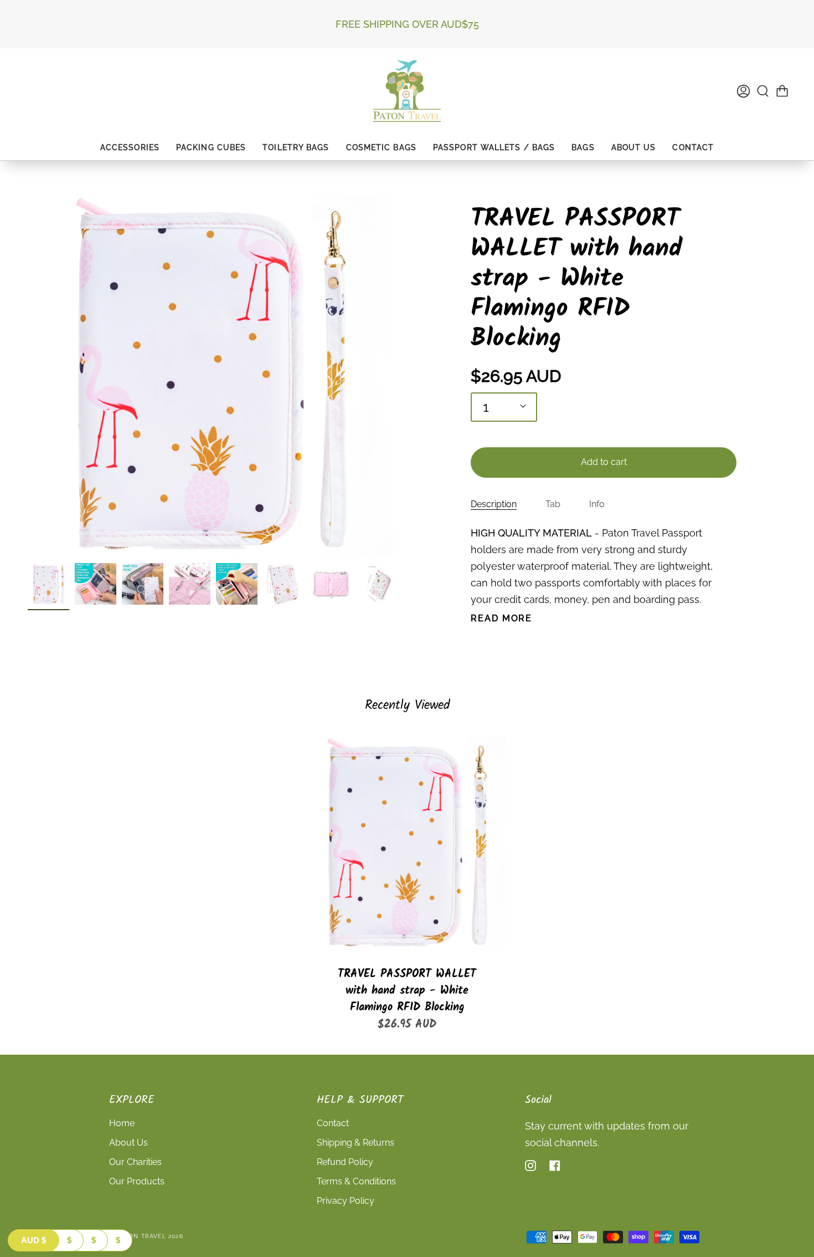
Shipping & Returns (355, 1142)
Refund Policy (345, 1162)
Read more (501, 618)
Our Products (136, 1181)
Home (122, 1123)
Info (597, 504)
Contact (333, 1123)
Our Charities (135, 1162)
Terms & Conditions (356, 1181)
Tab (552, 504)
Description (494, 504)
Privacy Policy (345, 1200)
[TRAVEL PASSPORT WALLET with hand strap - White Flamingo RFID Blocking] (407, 842)
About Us (128, 1142)
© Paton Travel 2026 (146, 1236)
